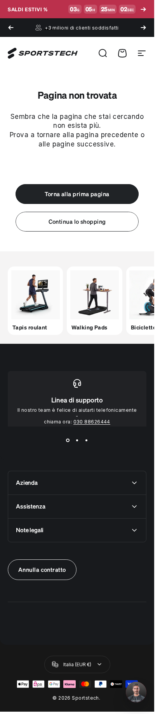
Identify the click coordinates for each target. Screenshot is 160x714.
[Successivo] (143, 27)
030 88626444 (91, 422)
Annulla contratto (42, 569)
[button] (136, 692)
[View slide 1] (68, 440)
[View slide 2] (77, 440)
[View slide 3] (86, 440)
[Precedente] (10, 27)
